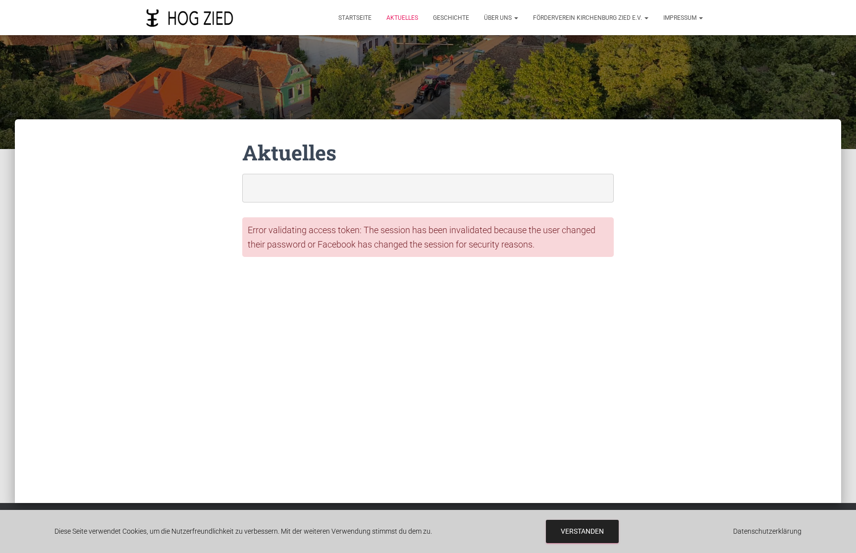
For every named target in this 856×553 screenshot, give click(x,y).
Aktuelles (402, 17)
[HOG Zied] (189, 17)
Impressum (680, 17)
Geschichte (451, 17)
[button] (515, 17)
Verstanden (582, 531)
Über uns (498, 17)
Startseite (355, 17)
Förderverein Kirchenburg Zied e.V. (588, 17)
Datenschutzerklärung (767, 531)
